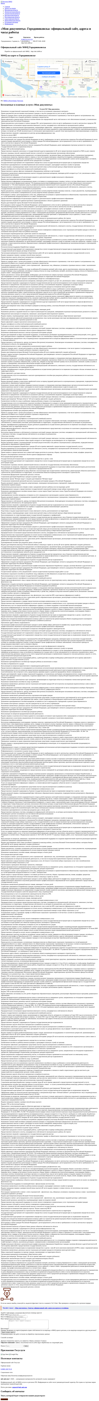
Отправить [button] (4, 1399)
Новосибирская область (12, 20)
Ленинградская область (12, 12)
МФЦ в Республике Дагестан (13, 101)
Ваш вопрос (5, 1328)
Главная (7, 6)
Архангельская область (12, 13)
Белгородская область (12, 15)
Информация (9, 24)
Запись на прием (10, 8)
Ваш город (4, 1319)
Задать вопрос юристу (8, 1332)
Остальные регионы (11, 22)
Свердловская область (12, 19)
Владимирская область (12, 17)
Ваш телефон (5, 1317)
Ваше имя (4, 1314)
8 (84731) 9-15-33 (27, 39)
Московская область (11, 10)
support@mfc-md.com (19, 1387)
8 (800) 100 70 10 (6, 1369)
